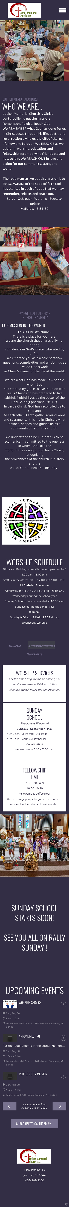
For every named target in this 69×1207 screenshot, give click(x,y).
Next (66, 50)
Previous (2, 50)
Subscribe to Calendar (31, 1123)
